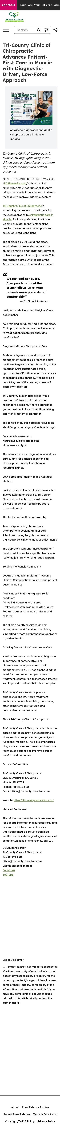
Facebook (9, 870)
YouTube (8, 874)
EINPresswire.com (15, 183)
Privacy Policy (46, 1121)
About (15, 1107)
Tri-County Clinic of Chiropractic (22, 206)
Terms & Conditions (44, 1114)
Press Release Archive (35, 1107)
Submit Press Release (17, 1114)
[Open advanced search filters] (46, 30)
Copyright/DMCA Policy (19, 1121)
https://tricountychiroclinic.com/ (34, 800)
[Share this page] (55, 30)
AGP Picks (8, 5)
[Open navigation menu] (6, 30)
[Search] (39, 30)
